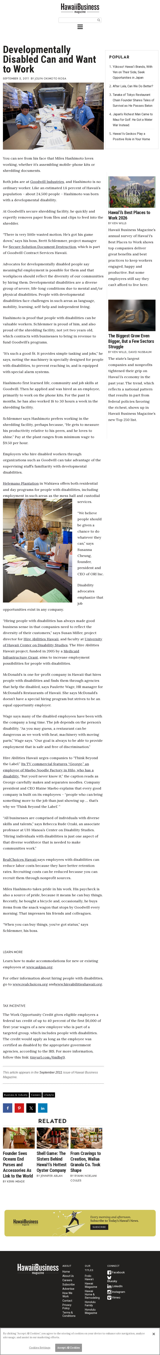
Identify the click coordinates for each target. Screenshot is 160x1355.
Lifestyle (49, 1095)
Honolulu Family (90, 1303)
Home (38, 1271)
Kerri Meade (16, 1181)
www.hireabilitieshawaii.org (78, 984)
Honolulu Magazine (91, 1311)
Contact (67, 1300)
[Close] (153, 1334)
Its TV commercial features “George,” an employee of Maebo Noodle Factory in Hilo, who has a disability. (48, 770)
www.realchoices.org (30, 984)
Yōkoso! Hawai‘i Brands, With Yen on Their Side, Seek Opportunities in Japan (132, 72)
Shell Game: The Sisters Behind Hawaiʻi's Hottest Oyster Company (52, 1162)
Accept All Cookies (68, 1347)
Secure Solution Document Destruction (42, 246)
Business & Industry (16, 1095)
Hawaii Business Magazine (80, 8)
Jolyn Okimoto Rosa (50, 78)
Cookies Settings (39, 1347)
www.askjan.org (39, 967)
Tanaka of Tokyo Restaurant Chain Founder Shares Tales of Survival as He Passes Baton (133, 100)
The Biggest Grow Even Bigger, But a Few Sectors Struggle (131, 341)
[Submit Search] (98, 20)
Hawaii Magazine (91, 1285)
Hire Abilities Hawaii (41, 639)
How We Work (67, 1294)
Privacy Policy (66, 1306)
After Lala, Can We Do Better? (133, 86)
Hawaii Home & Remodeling (92, 1294)
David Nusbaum (140, 352)
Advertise (68, 1288)
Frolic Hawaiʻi (89, 1277)
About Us (68, 1275)
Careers (36, 1095)
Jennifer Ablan (52, 1176)
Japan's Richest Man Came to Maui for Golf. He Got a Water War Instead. (133, 119)
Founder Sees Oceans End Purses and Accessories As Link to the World (18, 1165)
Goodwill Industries (47, 181)
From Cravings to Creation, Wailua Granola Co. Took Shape (85, 1162)
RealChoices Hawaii (19, 859)
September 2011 (50, 1072)
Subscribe (68, 1284)
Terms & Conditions (69, 1314)
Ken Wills (119, 223)
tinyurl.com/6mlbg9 (47, 1057)
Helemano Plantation (21, 483)
